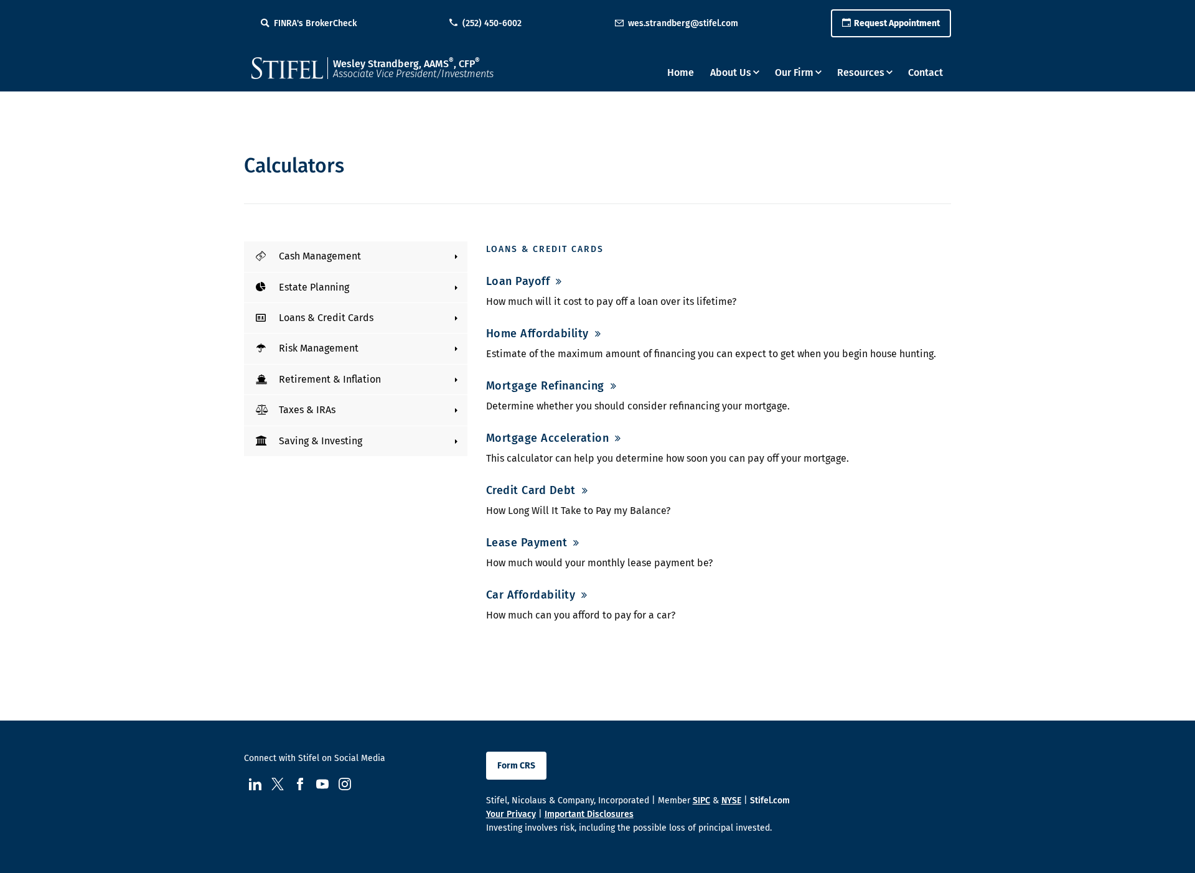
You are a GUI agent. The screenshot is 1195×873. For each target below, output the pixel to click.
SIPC (701, 800)
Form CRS (516, 765)
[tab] (355, 256)
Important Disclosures (589, 814)
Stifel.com (770, 800)
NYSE (731, 800)
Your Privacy (511, 814)
